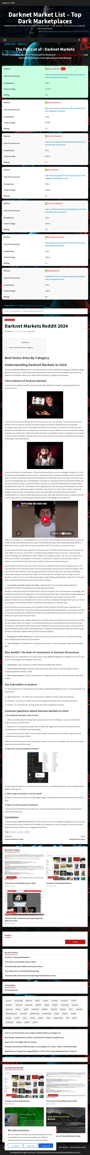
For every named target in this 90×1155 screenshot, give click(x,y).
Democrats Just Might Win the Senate (21, 1042)
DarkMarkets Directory (46, 1152)
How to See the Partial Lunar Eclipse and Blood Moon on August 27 (33, 1033)
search (40, 1018)
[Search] (79, 40)
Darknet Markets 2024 (14, 837)
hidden (44, 1009)
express (75, 1005)
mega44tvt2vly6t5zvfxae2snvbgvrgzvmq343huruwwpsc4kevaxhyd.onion (65, 277)
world (35, 1022)
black (37, 1000)
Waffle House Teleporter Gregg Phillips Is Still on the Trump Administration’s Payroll (41, 1051)
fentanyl (9, 1009)
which (27, 1022)
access (8, 1000)
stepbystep (58, 1018)
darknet (13, 832)
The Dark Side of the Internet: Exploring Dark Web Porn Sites (24, 902)
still (67, 1018)
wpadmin (9, 331)
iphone (63, 1009)
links (71, 1009)
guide (26, 1009)
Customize (15, 1146)
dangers (9, 1005)
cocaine (54, 1000)
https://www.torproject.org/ (69, 54)
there (74, 1018)
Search (8, 935)
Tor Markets (63, 1147)
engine (55, 1005)
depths (38, 1005)
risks (25, 1018)
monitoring (34, 1013)
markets (20, 832)
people (8, 1018)
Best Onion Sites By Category (21, 347)
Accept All (46, 1146)
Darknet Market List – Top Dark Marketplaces (45, 17)
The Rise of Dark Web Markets (65, 867)
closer (45, 1000)
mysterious (46, 1013)
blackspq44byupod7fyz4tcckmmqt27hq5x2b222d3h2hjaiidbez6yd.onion (65, 244)
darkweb (28, 1005)
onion (56, 1013)
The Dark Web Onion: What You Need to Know (24, 966)
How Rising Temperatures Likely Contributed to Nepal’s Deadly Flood (34, 1037)
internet (54, 1009)
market (79, 1009)
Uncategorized (9, 320)
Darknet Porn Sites (77, 837)
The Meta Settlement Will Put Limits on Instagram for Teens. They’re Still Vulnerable (41, 1046)
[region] (30, 1138)
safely (32, 1018)
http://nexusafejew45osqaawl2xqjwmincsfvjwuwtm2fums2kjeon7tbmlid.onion (65, 75)
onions (65, 1013)
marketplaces (11, 1013)
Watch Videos (85, 40)
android (29, 1000)
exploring (65, 1005)
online (73, 1013)
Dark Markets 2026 (78, 1147)
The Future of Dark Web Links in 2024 (24, 867)
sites (48, 1018)
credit (73, 1000)
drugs (47, 1005)
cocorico (64, 1000)
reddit (27, 832)
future (18, 1009)
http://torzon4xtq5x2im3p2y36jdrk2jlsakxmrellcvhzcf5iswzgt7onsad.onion (65, 143)
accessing (18, 1000)
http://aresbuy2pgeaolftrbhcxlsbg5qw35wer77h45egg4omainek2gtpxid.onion (65, 176)
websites (9, 1022)
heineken (35, 1009)
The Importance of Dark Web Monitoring (22, 971)
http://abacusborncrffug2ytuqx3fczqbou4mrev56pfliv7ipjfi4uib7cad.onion (65, 109)
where (18, 1022)
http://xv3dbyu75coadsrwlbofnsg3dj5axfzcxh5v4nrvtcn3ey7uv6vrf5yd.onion (65, 210)
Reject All (30, 1146)
